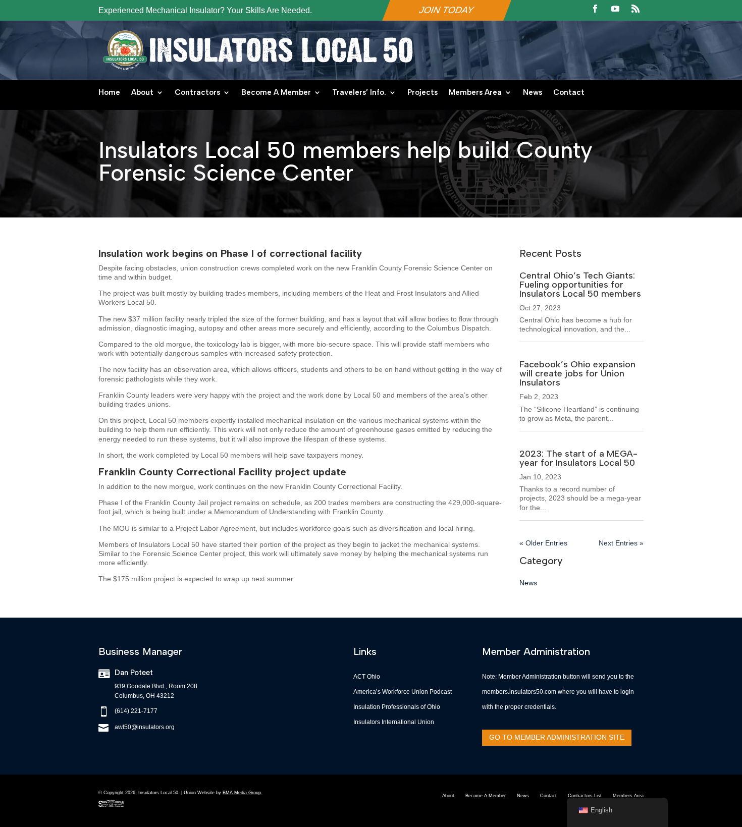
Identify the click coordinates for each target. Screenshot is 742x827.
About (142, 93)
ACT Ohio (366, 676)
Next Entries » (621, 543)
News (532, 93)
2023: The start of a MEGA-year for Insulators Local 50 (578, 458)
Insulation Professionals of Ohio (396, 706)
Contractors (197, 93)
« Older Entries (543, 543)
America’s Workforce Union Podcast (402, 691)
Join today (446, 10)
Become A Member (276, 93)
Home (109, 93)
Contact (569, 93)
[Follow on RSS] (635, 9)
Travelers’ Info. (359, 93)
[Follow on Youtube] (615, 9)
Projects (422, 93)
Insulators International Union (393, 722)
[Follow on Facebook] (595, 9)
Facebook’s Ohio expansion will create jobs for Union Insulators (577, 373)
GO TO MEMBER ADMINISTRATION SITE (556, 737)
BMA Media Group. (242, 792)
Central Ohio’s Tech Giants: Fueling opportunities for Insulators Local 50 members (580, 284)
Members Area (475, 93)
